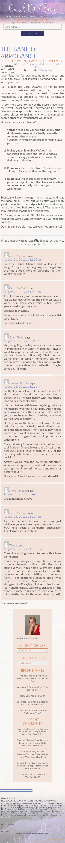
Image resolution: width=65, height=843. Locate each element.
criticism (25, 244)
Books (31, 16)
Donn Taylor (17, 337)
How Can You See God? (32, 695)
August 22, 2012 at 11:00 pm (23, 549)
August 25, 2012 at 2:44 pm (22, 494)
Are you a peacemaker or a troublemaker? (32, 688)
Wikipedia (46, 70)
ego (34, 244)
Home (10, 16)
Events (38, 16)
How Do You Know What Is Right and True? (32, 711)
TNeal (13, 545)
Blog (45, 16)
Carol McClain (18, 256)
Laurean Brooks (19, 383)
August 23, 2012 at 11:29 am (23, 516)
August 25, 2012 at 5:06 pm (22, 341)
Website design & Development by (46, 841)
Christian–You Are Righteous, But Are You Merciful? (32, 703)
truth (41, 244)
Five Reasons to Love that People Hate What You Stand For (32, 678)
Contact (54, 16)
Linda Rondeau (18, 490)
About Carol (20, 16)
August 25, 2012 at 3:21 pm (22, 386)
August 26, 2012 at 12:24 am (23, 292)
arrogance (56, 240)
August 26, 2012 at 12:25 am (23, 259)
